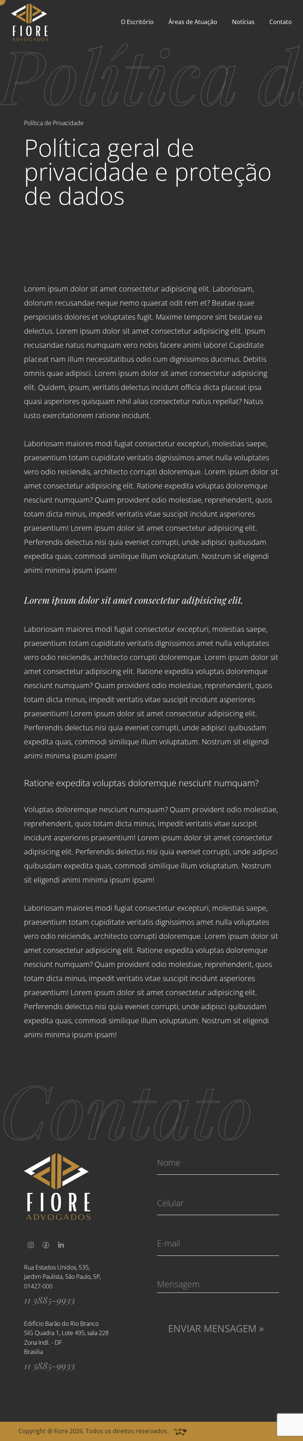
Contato (280, 22)
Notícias (243, 22)
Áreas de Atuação (192, 22)
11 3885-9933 (49, 1300)
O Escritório (137, 22)
